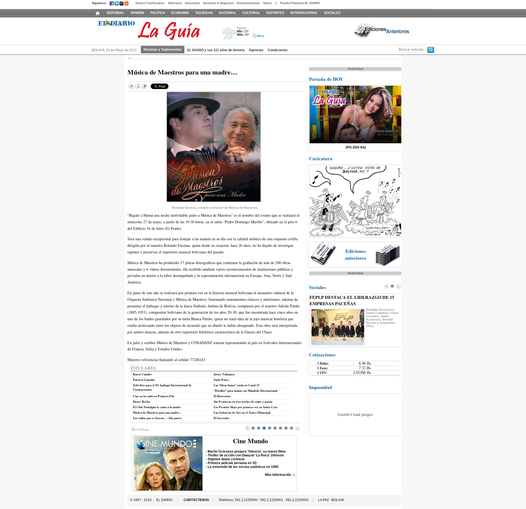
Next (297, 428)
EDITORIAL (115, 13)
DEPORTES (275, 13)
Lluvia (229, 33)
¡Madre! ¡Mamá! (220, 451)
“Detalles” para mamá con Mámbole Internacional (245, 390)
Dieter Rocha (141, 401)
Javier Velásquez (224, 374)
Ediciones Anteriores (382, 30)
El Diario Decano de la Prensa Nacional (153, 30)
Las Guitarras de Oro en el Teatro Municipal (242, 412)
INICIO (97, 13)
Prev (247, 428)
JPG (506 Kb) (355, 147)
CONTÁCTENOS (196, 500)
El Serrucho (221, 418)
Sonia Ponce (221, 380)
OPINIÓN (137, 13)
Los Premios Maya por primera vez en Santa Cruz (246, 407)
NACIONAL (227, 13)
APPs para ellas (220, 471)
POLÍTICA (157, 13)
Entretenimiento (248, 3)
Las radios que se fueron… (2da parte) (157, 418)
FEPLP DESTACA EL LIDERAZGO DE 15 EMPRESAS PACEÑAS (352, 300)
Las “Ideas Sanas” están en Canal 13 (236, 385)
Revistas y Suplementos (163, 50)
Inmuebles (192, 3)
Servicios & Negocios (218, 3)
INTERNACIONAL (304, 13)
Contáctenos (278, 50)
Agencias (256, 50)
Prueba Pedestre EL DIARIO (300, 3)
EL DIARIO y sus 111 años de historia (216, 50)
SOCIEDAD (204, 13)
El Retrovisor (222, 396)
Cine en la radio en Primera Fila (153, 396)
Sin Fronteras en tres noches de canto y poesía (243, 401)
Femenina (250, 440)
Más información (278, 479)
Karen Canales (142, 374)
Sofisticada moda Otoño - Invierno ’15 (237, 455)
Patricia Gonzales (144, 380)
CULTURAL (251, 13)
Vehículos (175, 3)
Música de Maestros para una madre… (157, 412)
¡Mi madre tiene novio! (225, 467)
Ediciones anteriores (355, 254)
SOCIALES (332, 13)
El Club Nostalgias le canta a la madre (157, 407)
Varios (267, 3)
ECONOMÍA (180, 13)
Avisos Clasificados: (150, 3)
